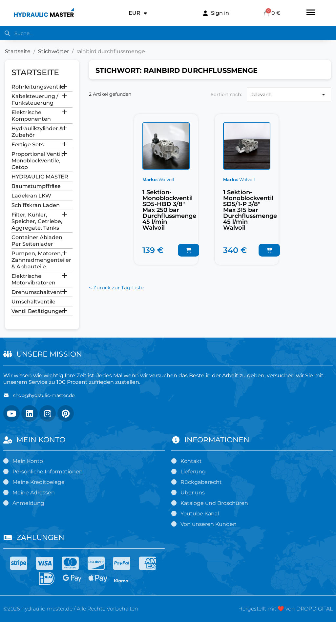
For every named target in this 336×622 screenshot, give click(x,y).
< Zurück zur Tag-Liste (116, 287)
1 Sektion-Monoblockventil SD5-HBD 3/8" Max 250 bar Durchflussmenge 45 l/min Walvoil (169, 210)
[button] (188, 250)
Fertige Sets (27, 144)
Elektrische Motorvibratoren (33, 279)
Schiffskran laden (35, 205)
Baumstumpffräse (36, 186)
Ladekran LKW (31, 196)
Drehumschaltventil (38, 292)
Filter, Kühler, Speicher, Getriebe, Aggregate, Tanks (36, 221)
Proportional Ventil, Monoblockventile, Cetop (37, 160)
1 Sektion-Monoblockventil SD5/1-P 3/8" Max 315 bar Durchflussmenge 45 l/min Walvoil (250, 210)
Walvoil (166, 179)
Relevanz (288, 94)
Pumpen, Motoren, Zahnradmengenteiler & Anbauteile (41, 260)
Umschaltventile (33, 302)
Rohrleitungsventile (37, 87)
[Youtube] (11, 413)
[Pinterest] (65, 413)
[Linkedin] (29, 413)
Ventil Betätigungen (38, 311)
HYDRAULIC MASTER (39, 177)
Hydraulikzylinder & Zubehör (37, 131)
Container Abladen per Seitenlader (36, 240)
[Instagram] (47, 413)
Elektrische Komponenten (31, 115)
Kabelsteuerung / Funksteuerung (34, 99)
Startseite (35, 72)
